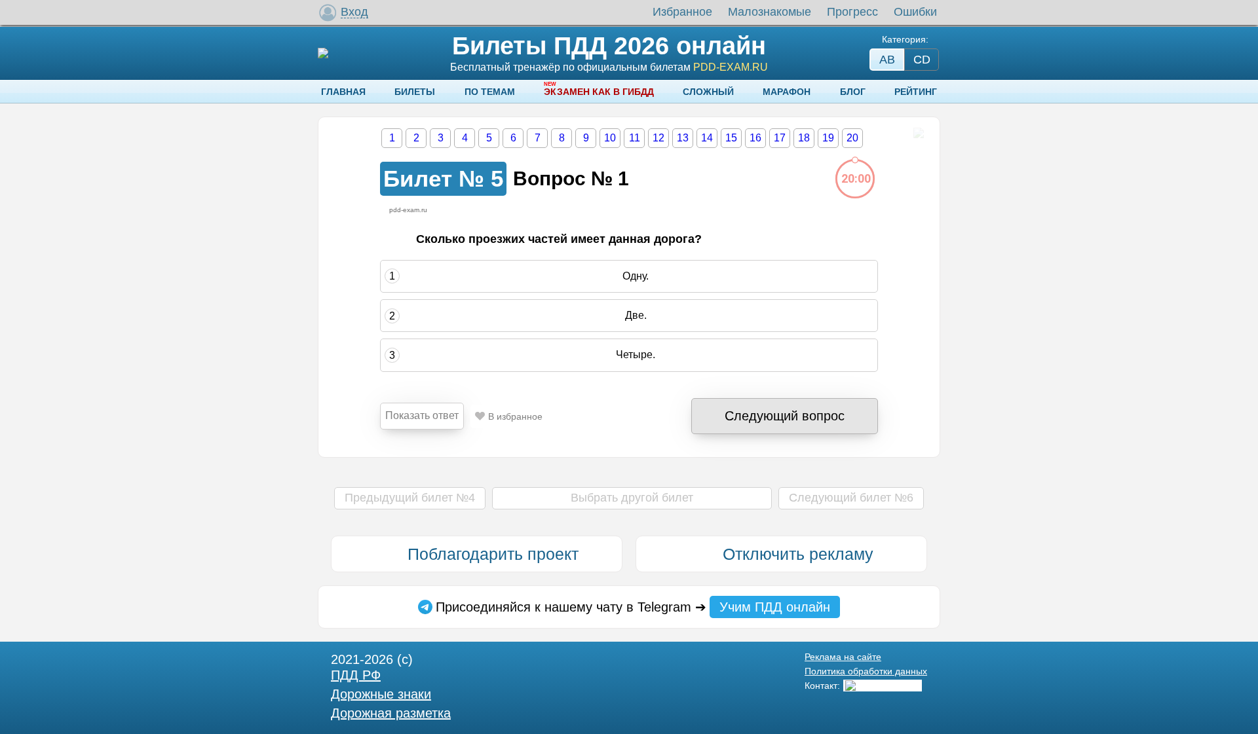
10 (610, 137)
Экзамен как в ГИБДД (599, 91)
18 (804, 137)
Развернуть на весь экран (918, 133)
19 (828, 137)
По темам (490, 91)
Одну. (635, 276)
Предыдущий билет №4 (410, 497)
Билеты (414, 91)
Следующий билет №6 (851, 497)
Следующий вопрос (785, 416)
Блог (853, 91)
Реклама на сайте (843, 656)
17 (780, 137)
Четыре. (635, 355)
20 (852, 137)
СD (921, 59)
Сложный (708, 91)
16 (755, 137)
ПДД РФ (356, 675)
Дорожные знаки (381, 694)
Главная (343, 91)
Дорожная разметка (391, 713)
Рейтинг (915, 91)
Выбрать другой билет (632, 497)
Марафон (786, 91)
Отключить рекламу (798, 554)
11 (634, 137)
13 (683, 137)
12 (658, 137)
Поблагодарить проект (493, 554)
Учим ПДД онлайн (774, 607)
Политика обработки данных (866, 671)
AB (887, 59)
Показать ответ (422, 415)
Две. (636, 315)
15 (731, 137)
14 (707, 137)
